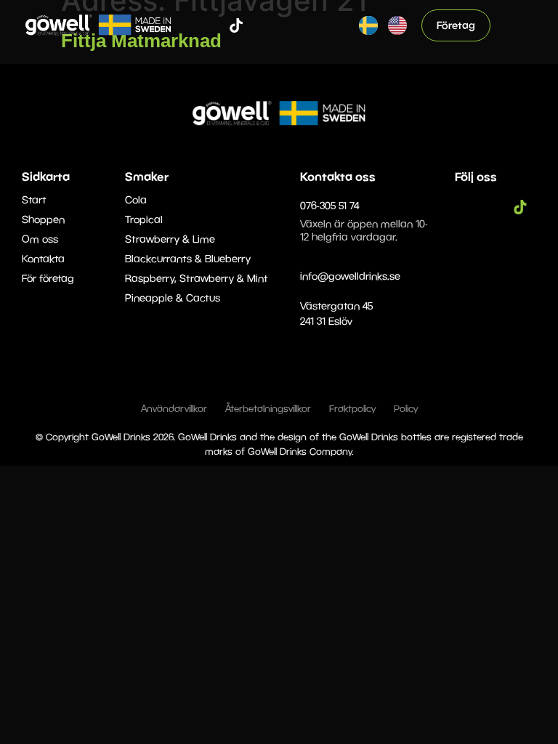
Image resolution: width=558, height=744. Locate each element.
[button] (519, 25)
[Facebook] (192, 25)
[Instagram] (214, 25)
